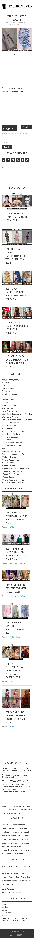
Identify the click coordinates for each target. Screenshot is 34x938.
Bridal (4, 385)
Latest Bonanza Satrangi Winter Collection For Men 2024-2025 (15, 790)
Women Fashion (8, 465)
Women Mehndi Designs (12, 471)
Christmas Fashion (9, 394)
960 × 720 (19, 22)
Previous (8, 128)
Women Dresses (8, 462)
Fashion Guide (8, 399)
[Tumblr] (22, 160)
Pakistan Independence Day (13, 454)
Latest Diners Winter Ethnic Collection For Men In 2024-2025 (16, 785)
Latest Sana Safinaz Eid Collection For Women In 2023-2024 (15, 256)
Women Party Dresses (11, 474)
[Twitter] (3, 160)
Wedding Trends (9, 457)
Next (27, 127)
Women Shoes (8, 477)
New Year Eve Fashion (11, 451)
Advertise (6, 915)
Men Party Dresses (10, 437)
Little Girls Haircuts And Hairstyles (17, 419)
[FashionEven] (17, 6)
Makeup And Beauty (10, 422)
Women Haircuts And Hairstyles (15, 468)
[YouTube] (18, 160)
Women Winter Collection (13, 483)
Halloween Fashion (10, 405)
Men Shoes (6, 440)
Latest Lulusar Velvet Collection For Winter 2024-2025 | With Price (17, 781)
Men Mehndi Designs (11, 434)
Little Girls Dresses (10, 417)
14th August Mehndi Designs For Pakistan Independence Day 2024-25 (16, 770)
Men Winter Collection (11, 445)
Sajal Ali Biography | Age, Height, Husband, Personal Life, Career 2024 (16, 670)
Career (5, 910)
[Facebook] (8, 160)
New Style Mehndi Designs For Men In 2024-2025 (16, 588)
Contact (5, 907)
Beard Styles (7, 382)
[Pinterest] (13, 160)
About (4, 904)
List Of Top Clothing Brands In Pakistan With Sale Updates (14, 919)
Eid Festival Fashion (10, 397)
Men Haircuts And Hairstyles (14, 431)
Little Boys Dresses (10, 411)
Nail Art (5, 448)
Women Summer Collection (13, 480)
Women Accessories (10, 460)
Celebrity (6, 391)
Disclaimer (6, 912)
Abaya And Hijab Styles (11, 379)
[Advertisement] (17, 70)
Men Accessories (9, 425)
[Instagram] (27, 160)
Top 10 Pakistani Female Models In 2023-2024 (16, 217)
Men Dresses (7, 428)
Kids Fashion (7, 408)
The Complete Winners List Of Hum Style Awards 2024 (17, 776)
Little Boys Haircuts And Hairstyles (17, 414)
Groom (5, 402)
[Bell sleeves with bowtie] (17, 39)
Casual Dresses (8, 388)
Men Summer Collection (12, 442)
